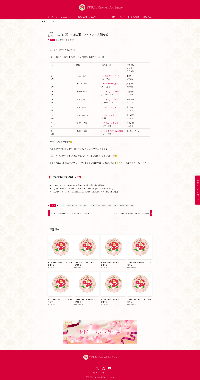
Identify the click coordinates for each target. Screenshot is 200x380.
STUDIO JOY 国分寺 (110, 91)
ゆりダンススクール (110, 107)
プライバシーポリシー (100, 373)
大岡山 (115, 205)
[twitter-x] (97, 368)
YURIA (61, 205)
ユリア (98, 205)
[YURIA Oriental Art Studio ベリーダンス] (100, 7)
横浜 (127, 205)
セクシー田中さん (71, 205)
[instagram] (103, 368)
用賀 (132, 205)
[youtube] (109, 368)
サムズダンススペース (111, 75)
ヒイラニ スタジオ (110, 123)
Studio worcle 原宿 (110, 83)
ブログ (52, 40)
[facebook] (90, 368)
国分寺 (109, 205)
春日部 (122, 205)
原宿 (103, 205)
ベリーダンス (83, 205)
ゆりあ (92, 205)
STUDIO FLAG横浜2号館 (112, 131)
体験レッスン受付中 (197, 190)
